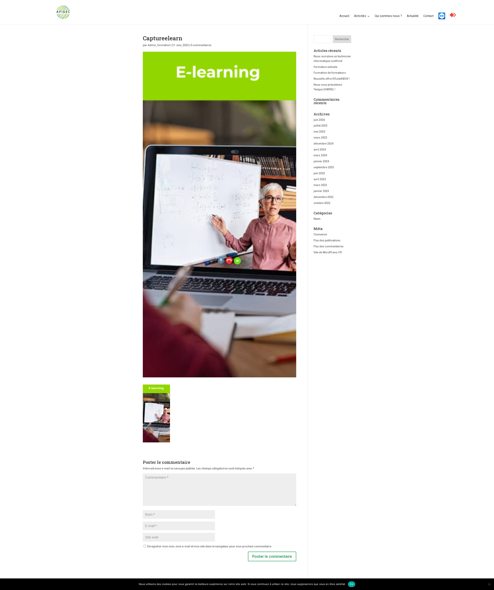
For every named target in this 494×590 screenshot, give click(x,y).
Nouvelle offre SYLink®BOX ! (332, 78)
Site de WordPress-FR (328, 252)
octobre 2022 (322, 203)
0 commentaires (201, 45)
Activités (360, 16)
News (317, 218)
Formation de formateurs (330, 72)
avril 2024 (320, 149)
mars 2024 (320, 155)
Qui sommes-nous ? (388, 16)
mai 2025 (319, 131)
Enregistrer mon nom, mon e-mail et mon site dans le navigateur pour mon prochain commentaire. (209, 546)
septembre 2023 (324, 167)
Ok (351, 584)
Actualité (413, 16)
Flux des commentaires (328, 246)
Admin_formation (159, 45)
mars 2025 (320, 137)
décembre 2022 (323, 197)
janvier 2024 (321, 161)
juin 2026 (319, 119)
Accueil (344, 16)
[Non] (489, 584)
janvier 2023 (321, 191)
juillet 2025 (320, 125)
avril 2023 (320, 179)
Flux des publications (327, 240)
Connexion (320, 234)
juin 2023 (319, 173)
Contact (428, 16)
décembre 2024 (323, 143)
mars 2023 (320, 185)
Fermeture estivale (325, 66)
